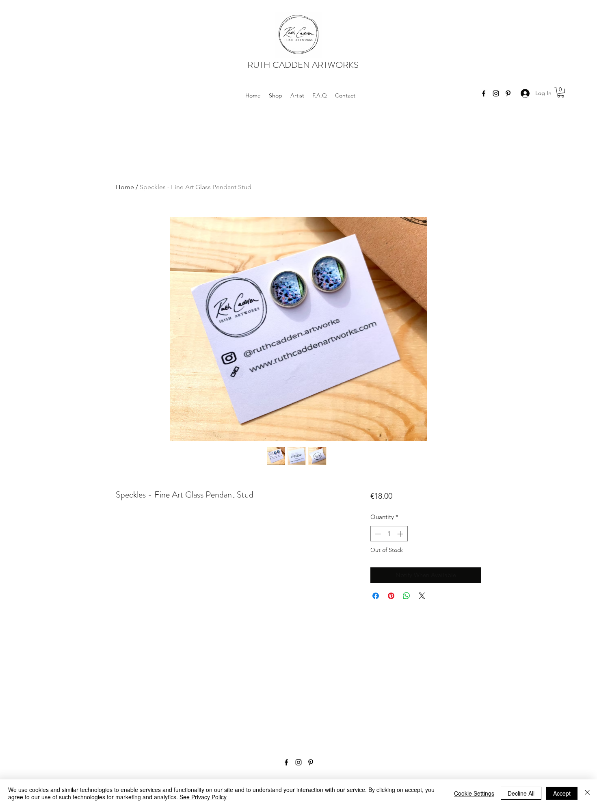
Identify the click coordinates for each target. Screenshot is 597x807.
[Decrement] (377, 533)
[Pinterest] (508, 93)
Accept (562, 793)
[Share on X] (422, 596)
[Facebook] (484, 93)
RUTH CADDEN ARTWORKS (303, 64)
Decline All (521, 793)
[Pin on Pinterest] (391, 596)
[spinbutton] (389, 533)
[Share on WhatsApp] (406, 596)
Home (125, 187)
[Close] (587, 793)
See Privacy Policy (203, 797)
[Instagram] (496, 93)
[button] (560, 92)
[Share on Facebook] (376, 596)
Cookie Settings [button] (474, 793)
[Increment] (401, 533)
